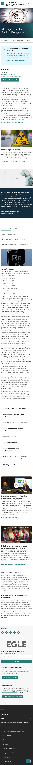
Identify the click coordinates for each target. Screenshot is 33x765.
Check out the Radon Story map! (13, 161)
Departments (7, 761)
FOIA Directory (7, 757)
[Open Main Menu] (31, 3)
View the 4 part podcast (9, 517)
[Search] (28, 3)
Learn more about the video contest (13, 564)
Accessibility (6, 744)
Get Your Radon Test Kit (19, 101)
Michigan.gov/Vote (10, 677)
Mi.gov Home (7, 735)
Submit (16, 661)
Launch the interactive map (10, 211)
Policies (5, 740)
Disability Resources (9, 748)
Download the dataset (8, 213)
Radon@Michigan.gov (8, 74)
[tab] (6, 229)
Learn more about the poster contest (16, 61)
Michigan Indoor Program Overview (12, 122)
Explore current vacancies (13, 696)
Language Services (9, 753)
